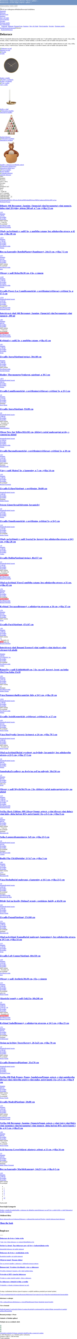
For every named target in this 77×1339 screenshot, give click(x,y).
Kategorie (12, 28)
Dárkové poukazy (23, 1309)
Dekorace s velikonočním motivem (30, 1219)
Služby (2, 1309)
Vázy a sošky (53, 1210)
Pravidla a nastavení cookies (35, 1333)
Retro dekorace (4, 1219)
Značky (15, 1309)
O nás (11, 1309)
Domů (2, 28)
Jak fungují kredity (47, 1302)
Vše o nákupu (4, 1302)
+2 (1, 638)
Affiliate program (53, 1309)
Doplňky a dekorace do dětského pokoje (26, 1210)
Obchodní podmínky (6, 1333)
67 (4, 1198)
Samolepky (8, 1212)
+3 (1, 872)
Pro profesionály (37, 1309)
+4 (2, 872)
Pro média (45, 1309)
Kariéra (30, 1309)
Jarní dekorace (60, 1219)
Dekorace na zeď (43, 1210)
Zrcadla (12, 1210)
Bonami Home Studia (35, 1302)
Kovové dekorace (14, 1219)
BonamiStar (8, 1311)
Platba (27, 1302)
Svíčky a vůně (61, 1210)
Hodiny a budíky (5, 1210)
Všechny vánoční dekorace (48, 1219)
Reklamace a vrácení (19, 1302)
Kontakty (7, 1309)
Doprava (10, 1302)
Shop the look (6, 1223)
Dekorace (10, 29)
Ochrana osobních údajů (19, 1333)
